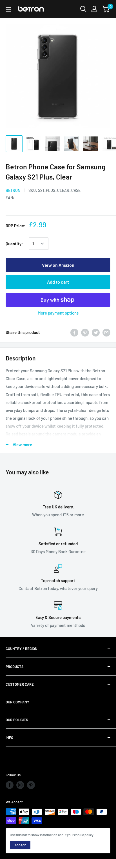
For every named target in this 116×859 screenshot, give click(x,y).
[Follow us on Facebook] (10, 785)
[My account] (94, 9)
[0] (105, 9)
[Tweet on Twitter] (96, 332)
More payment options (58, 312)
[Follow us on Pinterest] (31, 785)
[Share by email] (106, 332)
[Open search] (83, 9)
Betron (13, 190)
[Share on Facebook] (74, 332)
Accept (20, 845)
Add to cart (58, 281)
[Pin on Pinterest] (85, 332)
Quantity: (14, 243)
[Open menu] (8, 9)
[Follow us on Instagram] (20, 785)
